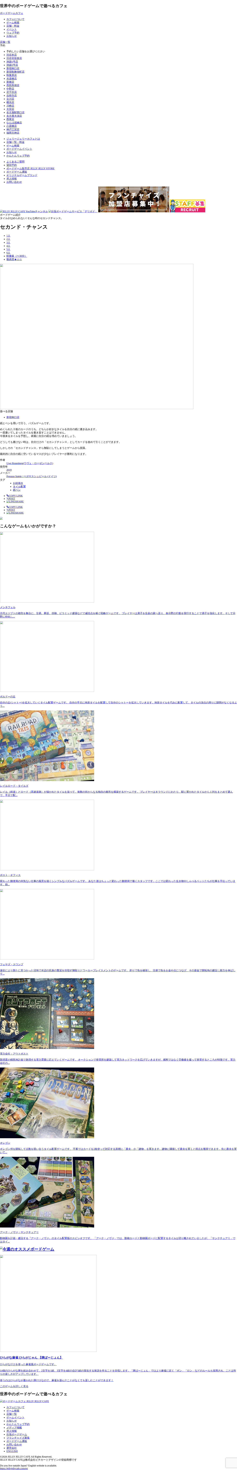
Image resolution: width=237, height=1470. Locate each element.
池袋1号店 (12, 61)
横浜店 (10, 102)
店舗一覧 (11, 1414)
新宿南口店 (12, 68)
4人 (8, 245)
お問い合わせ (14, 182)
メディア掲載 (14, 1427)
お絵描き (18, 483)
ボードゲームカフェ (11, 13)
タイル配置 (19, 486)
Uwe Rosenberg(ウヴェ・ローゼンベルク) (29, 463)
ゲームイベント (15, 1417)
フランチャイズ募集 (18, 1437)
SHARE (19, 501)
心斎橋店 (11, 126)
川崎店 (10, 105)
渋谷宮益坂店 (14, 58)
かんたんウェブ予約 (18, 1424)
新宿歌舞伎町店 (15, 71)
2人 (8, 239)
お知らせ (11, 1420)
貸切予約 (11, 165)
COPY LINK (16, 495)
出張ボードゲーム (16, 1434)
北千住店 (11, 92)
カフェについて (15, 1407)
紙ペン (17, 490)
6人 (8, 252)
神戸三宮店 (12, 129)
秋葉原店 (11, 75)
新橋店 (10, 82)
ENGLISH (12, 1451)
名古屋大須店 (14, 115)
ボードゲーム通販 (16, 171)
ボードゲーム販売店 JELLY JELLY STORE (30, 168)
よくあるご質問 (15, 161)
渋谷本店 (11, 54)
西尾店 (10, 119)
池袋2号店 (12, 65)
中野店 (10, 88)
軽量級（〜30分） (16, 256)
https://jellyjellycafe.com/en (14, 1468)
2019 (9, 470)
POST (10, 498)
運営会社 (11, 1448)
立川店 (10, 99)
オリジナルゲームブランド (21, 175)
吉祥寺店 (11, 95)
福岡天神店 (12, 132)
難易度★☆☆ (14, 259)
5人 (8, 249)
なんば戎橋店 (14, 122)
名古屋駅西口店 (15, 112)
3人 (8, 242)
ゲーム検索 (12, 1410)
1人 (8, 235)
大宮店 (10, 109)
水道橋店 (11, 78)
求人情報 (11, 178)
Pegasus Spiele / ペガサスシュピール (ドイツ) (31, 476)
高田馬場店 (12, 85)
